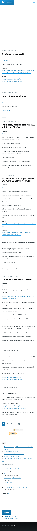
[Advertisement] (18, 28)
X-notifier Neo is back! (11, 451)
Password (4, 502)
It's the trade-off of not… (12, 468)
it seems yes (8, 482)
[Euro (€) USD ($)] (18, 433)
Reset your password (11, 518)
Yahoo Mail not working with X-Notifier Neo (18, 458)
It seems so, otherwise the (12, 478)
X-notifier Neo (6, 60)
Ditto (5, 473)
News (3, 102)
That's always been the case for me (15, 487)
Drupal (11, 525)
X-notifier (9, 2)
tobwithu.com (6, 110)
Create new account (10, 516)
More (3, 461)
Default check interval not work (14, 454)
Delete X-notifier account (12, 456)
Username (5, 493)
